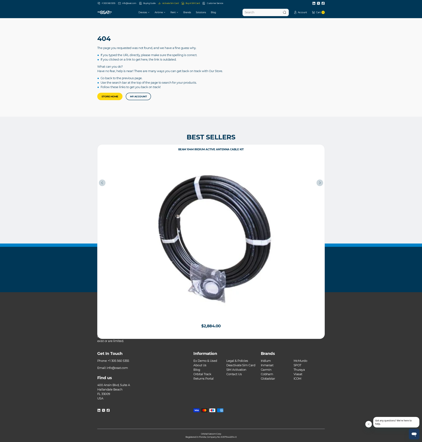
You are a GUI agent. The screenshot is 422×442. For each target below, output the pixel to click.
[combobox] (265, 12)
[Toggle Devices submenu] (150, 12)
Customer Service (215, 3)
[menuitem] (142, 12)
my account (138, 96)
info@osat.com (129, 3)
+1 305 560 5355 (108, 3)
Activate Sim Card (170, 3)
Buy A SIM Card (193, 3)
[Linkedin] (314, 3)
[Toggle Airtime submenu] (165, 12)
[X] (318, 3)
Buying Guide (149, 3)
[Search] (284, 12)
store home (110, 96)
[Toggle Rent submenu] (178, 12)
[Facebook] (323, 3)
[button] (300, 12)
